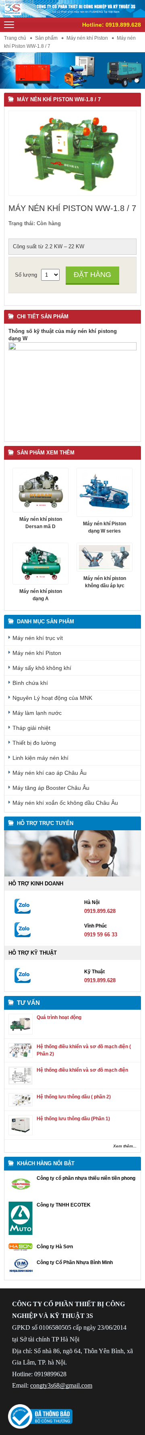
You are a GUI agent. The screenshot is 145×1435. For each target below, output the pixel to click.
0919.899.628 (123, 24)
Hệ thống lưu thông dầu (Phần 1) (73, 1119)
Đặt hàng (92, 275)
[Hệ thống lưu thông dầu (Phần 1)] (20, 1133)
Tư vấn (28, 1002)
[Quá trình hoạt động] (20, 1033)
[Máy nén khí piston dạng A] (40, 563)
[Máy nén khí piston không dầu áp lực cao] (104, 557)
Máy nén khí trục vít (37, 638)
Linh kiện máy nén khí (40, 758)
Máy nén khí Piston (87, 38)
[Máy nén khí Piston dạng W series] (104, 492)
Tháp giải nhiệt (31, 728)
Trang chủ (15, 38)
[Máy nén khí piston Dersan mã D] (40, 490)
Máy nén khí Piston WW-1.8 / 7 (59, 99)
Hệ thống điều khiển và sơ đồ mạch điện (82, 1070)
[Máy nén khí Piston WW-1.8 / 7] (72, 191)
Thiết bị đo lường (34, 743)
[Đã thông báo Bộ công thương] (40, 1427)
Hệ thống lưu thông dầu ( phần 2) (74, 1097)
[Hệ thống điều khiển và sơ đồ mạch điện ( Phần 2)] (20, 1056)
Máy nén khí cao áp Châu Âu (49, 773)
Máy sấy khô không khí (41, 668)
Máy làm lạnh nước (37, 713)
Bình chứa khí (30, 683)
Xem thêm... (125, 1146)
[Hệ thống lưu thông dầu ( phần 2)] (20, 1105)
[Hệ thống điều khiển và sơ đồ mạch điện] (20, 1083)
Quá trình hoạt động (59, 1017)
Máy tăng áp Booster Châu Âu (50, 788)
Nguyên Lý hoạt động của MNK (52, 698)
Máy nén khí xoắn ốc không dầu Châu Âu (65, 803)
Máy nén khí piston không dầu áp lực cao (104, 586)
